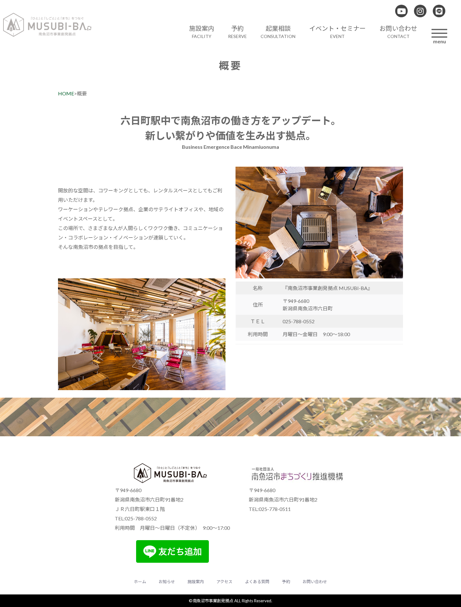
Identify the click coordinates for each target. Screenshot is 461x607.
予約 (286, 581)
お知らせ (167, 581)
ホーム (140, 581)
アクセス (224, 581)
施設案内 (196, 581)
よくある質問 (257, 581)
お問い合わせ (315, 581)
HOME (66, 93)
